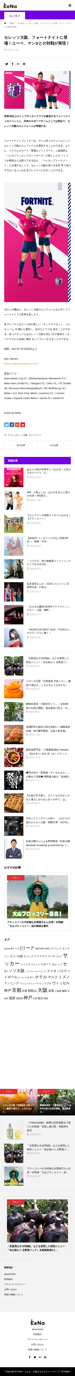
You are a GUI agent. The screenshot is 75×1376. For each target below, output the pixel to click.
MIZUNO (39, 948)
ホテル (41, 976)
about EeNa (10, 1274)
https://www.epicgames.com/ (21, 363)
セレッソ (57, 964)
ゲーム (11, 435)
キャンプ (28, 956)
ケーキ (51, 956)
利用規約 (8, 1279)
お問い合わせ (10, 1289)
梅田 (64, 990)
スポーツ (46, 964)
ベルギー (29, 977)
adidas (7, 948)
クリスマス (40, 956)
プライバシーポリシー (14, 1284)
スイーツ (35, 964)
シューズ (25, 964)
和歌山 (32, 991)
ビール (21, 977)
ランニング (11, 983)
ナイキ (52, 971)
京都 (16, 990)
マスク (53, 977)
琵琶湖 (19, 998)
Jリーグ (27, 948)
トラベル (29, 971)
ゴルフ (59, 956)
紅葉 (35, 998)
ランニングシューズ (29, 983)
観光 (40, 998)
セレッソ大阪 (21, 435)
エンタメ (14, 16)
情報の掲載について (13, 1294)
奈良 (51, 991)
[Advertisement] (37, 1046)
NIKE (47, 948)
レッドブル (45, 983)
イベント (56, 948)
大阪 (43, 989)
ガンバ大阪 (16, 956)
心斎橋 (58, 990)
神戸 (28, 997)
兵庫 (24, 990)
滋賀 (12, 998)
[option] (19, 1102)
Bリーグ (15, 948)
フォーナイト (35, 435)
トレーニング (40, 971)
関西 (46, 998)
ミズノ (64, 976)
